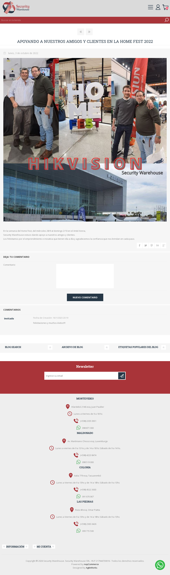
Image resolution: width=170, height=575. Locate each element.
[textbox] (81, 20)
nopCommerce (91, 564)
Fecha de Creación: (42, 317)
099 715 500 (88, 530)
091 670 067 (88, 496)
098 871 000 (88, 427)
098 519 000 (88, 462)
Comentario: (9, 265)
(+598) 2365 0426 (88, 523)
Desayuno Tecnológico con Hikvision (89, 31)
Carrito (165, 6)
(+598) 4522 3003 (88, 489)
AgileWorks (91, 567)
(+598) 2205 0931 (88, 420)
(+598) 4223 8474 (88, 455)
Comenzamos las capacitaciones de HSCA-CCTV (80, 31)
